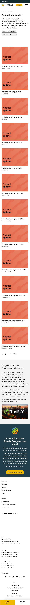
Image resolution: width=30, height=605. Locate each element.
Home (3, 11)
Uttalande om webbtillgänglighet (15, 596)
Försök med (15, 472)
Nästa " (15, 354)
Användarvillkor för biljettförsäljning (15, 588)
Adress (14, 582)
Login (19, 5)
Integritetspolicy (15, 590)
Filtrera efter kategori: (9, 31)
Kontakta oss (5, 1)
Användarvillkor (15, 585)
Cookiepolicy (15, 593)
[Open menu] (26, 5)
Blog (7, 11)
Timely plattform (12, 28)
